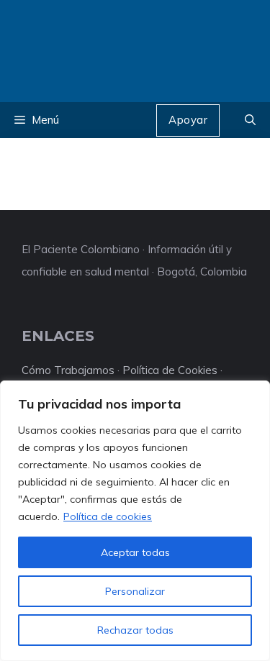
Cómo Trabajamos (68, 370)
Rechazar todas (135, 630)
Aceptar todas (135, 552)
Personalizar (135, 591)
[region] (135, 520)
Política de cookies (107, 516)
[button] (250, 120)
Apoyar (187, 120)
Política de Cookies (169, 370)
